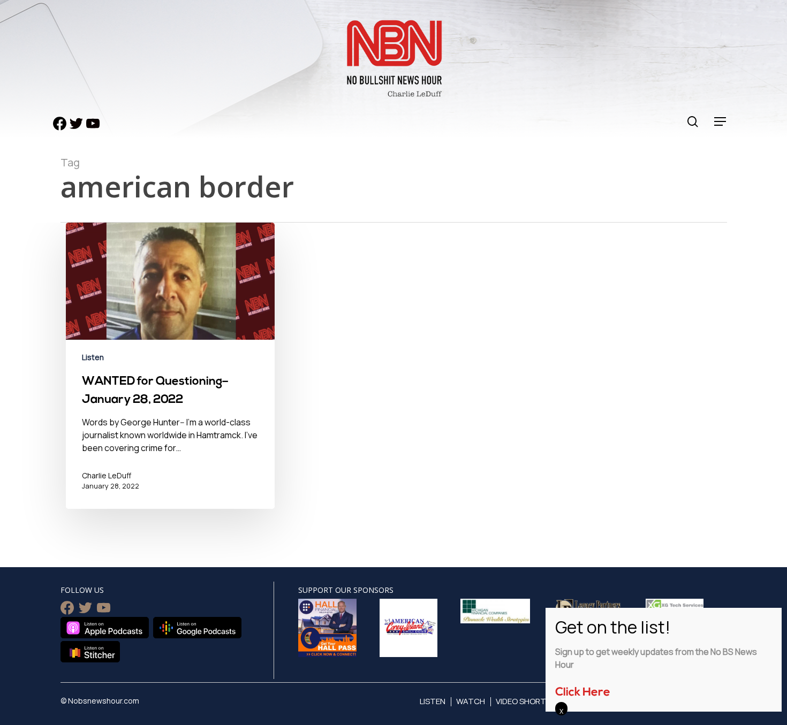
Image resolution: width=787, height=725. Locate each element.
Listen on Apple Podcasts (104, 627)
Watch (470, 701)
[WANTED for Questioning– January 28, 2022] (170, 373)
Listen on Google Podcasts (197, 627)
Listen (93, 357)
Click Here (582, 692)
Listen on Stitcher (90, 651)
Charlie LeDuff (106, 475)
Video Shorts (523, 701)
